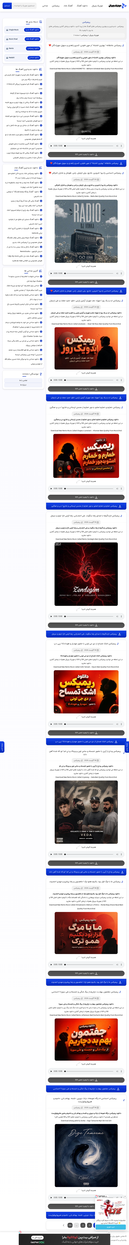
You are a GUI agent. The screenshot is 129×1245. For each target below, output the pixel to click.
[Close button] (125, 1196)
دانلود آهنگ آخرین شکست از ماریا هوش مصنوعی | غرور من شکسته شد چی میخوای (25, 146)
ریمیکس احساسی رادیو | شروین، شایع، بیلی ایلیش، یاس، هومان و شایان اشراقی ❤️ (85, 173)
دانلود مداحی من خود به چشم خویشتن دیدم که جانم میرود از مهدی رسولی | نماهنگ (24, 324)
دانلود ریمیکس (33, 48)
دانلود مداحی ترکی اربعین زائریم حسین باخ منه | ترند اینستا (24, 306)
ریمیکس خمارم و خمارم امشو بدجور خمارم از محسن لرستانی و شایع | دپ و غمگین (85, 407)
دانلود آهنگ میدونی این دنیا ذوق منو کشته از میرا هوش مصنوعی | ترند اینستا (23, 118)
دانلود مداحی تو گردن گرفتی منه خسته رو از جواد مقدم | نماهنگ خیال (24, 334)
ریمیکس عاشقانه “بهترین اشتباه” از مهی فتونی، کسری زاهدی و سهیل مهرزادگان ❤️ (85, 45)
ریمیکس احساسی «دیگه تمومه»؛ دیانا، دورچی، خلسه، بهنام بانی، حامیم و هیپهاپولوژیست (85, 1100)
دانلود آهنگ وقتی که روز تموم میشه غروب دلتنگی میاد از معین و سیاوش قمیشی (24, 155)
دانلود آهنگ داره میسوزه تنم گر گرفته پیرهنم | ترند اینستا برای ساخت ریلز (26, 95)
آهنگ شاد (68, 5)
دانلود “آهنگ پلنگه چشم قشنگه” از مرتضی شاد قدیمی (24, 194)
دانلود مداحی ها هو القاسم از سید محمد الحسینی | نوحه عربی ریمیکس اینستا (25, 352)
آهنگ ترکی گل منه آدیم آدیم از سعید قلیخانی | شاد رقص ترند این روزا (26, 203)
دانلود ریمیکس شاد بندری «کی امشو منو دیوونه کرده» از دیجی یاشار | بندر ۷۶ (25, 175)
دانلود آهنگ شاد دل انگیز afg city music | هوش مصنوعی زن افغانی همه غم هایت (25, 258)
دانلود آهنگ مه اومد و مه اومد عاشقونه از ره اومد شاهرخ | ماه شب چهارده (23, 185)
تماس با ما (23, 380)
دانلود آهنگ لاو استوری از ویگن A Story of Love (24, 86)
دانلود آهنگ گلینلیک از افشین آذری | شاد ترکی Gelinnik (25, 231)
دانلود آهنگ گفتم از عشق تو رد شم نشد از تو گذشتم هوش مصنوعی (23, 137)
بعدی (63, 1225)
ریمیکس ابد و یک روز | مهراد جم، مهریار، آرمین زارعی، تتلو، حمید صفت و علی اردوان (85, 300)
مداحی (45, 5)
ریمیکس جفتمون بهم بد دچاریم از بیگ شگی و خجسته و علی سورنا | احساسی (85, 992)
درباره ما (23, 385)
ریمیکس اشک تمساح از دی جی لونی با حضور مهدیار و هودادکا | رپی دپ (85, 643)
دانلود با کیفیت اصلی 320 (84, 154)
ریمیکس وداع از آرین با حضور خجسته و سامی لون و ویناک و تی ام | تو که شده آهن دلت (85, 753)
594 (70, 1225)
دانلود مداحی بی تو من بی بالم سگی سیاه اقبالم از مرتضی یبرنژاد (24, 343)
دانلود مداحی (34, 57)
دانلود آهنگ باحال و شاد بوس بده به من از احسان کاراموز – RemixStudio (24, 249)
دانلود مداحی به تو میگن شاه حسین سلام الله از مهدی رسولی (23, 361)
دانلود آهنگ (82, 5)
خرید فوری (111, 1227)
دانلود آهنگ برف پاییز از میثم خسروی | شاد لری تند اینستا (24, 212)
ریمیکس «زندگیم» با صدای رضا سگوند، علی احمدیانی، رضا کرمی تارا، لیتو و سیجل (85, 515)
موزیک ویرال (117, 5)
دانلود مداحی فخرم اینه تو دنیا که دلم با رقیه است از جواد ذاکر (23, 297)
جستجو (7, 5)
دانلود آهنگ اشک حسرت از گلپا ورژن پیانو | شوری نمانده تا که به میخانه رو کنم (24, 109)
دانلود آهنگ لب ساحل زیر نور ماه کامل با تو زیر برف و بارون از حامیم (24, 127)
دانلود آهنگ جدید (32, 30)
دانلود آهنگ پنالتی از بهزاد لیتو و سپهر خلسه (22, 102)
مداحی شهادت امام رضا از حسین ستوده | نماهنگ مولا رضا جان (25, 279)
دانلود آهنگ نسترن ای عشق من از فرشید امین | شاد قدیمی (25, 221)
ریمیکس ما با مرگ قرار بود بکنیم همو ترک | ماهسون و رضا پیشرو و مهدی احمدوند (85, 881)
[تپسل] (20, 1232)
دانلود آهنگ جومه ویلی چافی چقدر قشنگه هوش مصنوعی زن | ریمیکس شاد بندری (24, 240)
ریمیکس (55, 5)
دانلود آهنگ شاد (32, 39)
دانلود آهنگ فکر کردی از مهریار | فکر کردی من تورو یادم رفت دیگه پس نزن (23, 77)
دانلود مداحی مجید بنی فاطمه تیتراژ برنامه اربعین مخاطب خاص (25, 315)
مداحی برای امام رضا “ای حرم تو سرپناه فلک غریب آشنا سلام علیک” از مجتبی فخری (24, 288)
